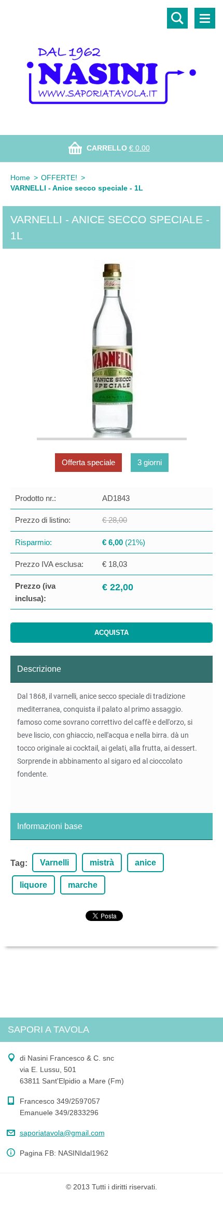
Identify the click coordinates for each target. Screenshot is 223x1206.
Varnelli (54, 862)
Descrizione (39, 669)
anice (145, 862)
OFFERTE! (59, 177)
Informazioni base (49, 826)
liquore (33, 884)
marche (82, 884)
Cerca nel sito (177, 18)
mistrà (102, 862)
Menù (204, 18)
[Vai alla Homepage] (111, 61)
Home (20, 177)
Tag (17, 863)
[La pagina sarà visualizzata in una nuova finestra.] (112, 349)
